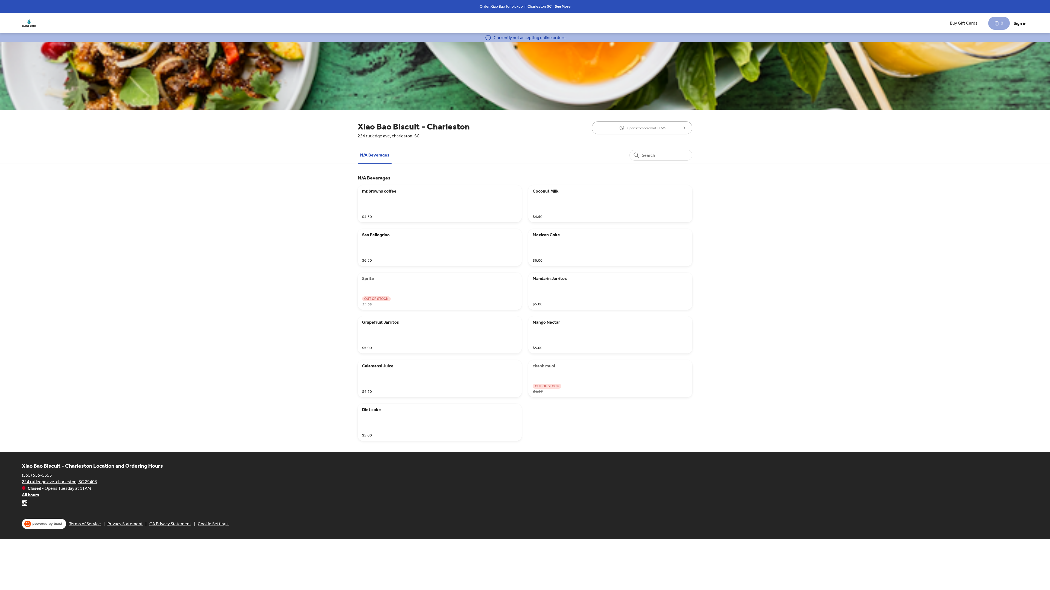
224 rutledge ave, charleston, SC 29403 (59, 481)
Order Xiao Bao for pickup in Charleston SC (516, 6)
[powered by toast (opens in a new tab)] (44, 524)
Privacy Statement (125, 523)
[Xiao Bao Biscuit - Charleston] (29, 23)
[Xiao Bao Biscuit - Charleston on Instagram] (24, 504)
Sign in (1020, 23)
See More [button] (562, 6)
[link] (374, 155)
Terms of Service (85, 523)
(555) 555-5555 (37, 475)
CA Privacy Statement (170, 523)
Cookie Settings (213, 523)
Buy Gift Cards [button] (964, 23)
